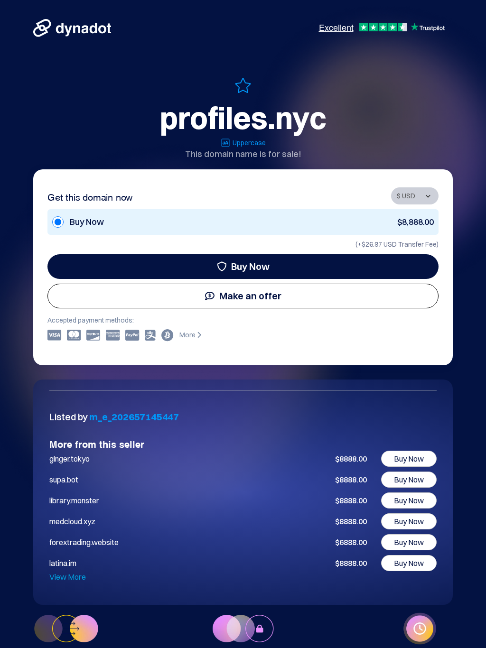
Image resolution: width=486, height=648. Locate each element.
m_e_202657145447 (134, 417)
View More (67, 577)
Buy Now (250, 266)
